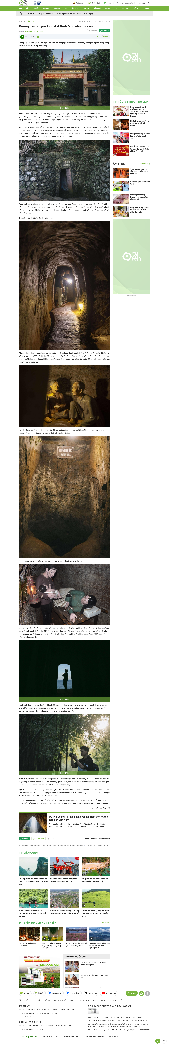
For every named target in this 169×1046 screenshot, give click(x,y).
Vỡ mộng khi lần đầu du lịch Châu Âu (94, 976)
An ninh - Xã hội (60, 1000)
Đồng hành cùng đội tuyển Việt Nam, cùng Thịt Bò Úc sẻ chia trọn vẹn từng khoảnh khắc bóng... (139, 111)
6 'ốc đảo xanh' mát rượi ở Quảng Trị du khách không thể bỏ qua (32, 913)
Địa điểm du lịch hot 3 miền (35, 31)
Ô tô (122, 1000)
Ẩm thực (75, 8)
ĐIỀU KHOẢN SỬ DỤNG (95, 1037)
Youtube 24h (111, 993)
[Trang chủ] (22, 13)
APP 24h (27, 993)
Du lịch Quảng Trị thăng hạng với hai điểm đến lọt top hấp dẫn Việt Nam (78, 818)
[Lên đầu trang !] (164, 1041)
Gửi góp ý (40, 839)
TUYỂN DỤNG (113, 1037)
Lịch (109, 3)
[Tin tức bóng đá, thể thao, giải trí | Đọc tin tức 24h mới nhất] (23, 3)
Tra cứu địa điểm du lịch (65, 14)
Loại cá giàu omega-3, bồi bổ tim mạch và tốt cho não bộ (139, 197)
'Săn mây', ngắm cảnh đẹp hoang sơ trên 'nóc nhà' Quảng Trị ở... (99, 945)
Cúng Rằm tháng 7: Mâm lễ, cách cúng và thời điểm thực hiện (139, 210)
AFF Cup (46, 8)
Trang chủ (22, 21)
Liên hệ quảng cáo (29, 1037)
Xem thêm (105, 922)
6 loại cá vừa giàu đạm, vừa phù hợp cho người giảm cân (139, 171)
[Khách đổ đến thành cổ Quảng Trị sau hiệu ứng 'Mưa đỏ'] (64, 866)
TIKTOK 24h (92, 993)
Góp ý (58, 1037)
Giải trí (146, 8)
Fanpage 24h (57, 993)
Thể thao (113, 1000)
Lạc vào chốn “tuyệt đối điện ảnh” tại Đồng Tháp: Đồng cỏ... (52, 945)
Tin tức (36, 8)
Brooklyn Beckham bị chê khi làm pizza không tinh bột (94, 963)
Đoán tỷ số (96, 3)
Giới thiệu (47, 1037)
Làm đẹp (86, 8)
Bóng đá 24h (75, 993)
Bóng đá (57, 8)
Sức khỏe (125, 8)
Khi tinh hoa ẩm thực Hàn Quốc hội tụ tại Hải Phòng (140, 123)
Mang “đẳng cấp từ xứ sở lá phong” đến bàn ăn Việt (140, 136)
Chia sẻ (106, 31)
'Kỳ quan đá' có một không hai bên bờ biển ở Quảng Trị (95, 880)
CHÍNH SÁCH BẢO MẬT (73, 1037)
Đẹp (66, 8)
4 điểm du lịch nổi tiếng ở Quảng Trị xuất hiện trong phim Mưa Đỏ (64, 912)
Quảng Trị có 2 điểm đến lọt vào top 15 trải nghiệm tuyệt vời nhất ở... (33, 881)
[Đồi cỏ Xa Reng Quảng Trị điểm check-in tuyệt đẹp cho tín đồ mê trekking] (96, 898)
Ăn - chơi (30, 14)
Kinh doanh (84, 1000)
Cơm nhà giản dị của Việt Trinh (140, 183)
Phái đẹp (136, 8)
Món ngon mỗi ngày (85, 14)
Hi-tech (73, 1000)
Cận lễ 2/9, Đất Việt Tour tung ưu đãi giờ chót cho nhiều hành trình (139, 149)
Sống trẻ (97, 8)
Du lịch (41, 14)
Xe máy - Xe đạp (111, 8)
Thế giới (47, 1000)
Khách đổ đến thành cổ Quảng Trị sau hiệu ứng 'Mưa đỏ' (63, 880)
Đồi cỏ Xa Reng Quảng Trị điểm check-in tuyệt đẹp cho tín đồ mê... (95, 913)
